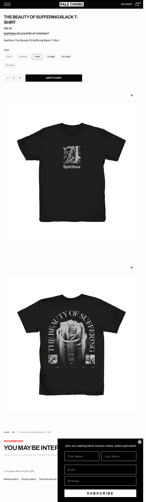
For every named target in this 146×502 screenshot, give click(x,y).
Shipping (10, 33)
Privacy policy (28, 479)
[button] (8, 4)
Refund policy (11, 479)
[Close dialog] (140, 442)
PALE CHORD (22, 471)
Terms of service (48, 479)
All (13, 432)
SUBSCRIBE (100, 493)
